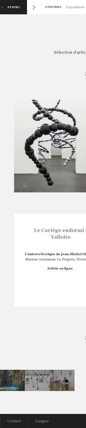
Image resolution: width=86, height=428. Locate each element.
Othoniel (53, 7)
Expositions (75, 7)
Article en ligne (60, 268)
